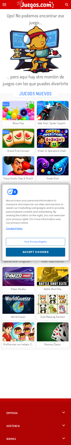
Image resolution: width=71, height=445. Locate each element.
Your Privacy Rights (35, 241)
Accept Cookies (36, 252)
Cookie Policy (14, 228)
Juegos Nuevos (35, 93)
